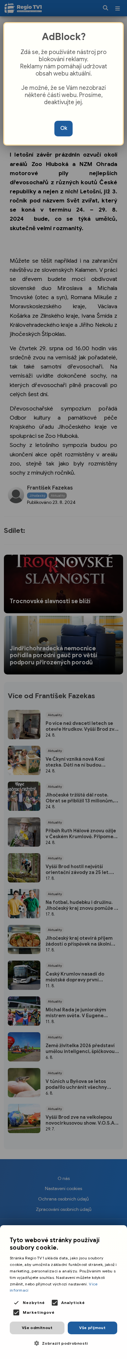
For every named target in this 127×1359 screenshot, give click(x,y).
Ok (63, 128)
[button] (63, 1343)
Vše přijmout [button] (92, 1327)
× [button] (119, 1232)
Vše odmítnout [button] (37, 1327)
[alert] (63, 1292)
